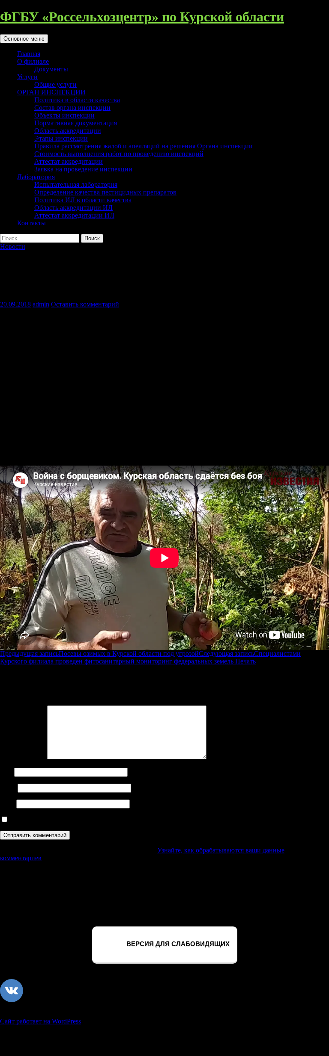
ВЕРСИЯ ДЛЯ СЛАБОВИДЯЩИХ (177, 943)
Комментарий (22, 757)
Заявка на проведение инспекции (83, 169)
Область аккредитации (67, 130)
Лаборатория (36, 176)
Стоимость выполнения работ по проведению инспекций (118, 153)
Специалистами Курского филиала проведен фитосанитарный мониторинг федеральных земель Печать (150, 657)
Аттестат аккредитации (68, 161)
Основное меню (24, 38)
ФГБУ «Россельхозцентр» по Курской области (142, 16)
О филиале (33, 61)
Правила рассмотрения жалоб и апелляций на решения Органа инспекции (143, 146)
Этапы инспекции (61, 138)
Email (8, 787)
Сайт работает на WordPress (40, 1021)
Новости (12, 246)
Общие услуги (55, 84)
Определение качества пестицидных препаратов (105, 192)
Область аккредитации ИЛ (73, 207)
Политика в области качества (77, 99)
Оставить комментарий (85, 304)
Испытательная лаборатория (75, 184)
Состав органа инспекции (72, 107)
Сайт (7, 803)
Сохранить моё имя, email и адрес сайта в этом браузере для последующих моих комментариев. (149, 819)
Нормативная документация (75, 123)
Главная (28, 53)
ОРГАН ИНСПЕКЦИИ (51, 92)
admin (41, 304)
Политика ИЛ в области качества (83, 200)
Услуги (27, 76)
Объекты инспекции (64, 115)
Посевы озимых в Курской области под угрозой (99, 653)
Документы (51, 69)
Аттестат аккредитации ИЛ (74, 215)
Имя (6, 772)
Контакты (31, 223)
